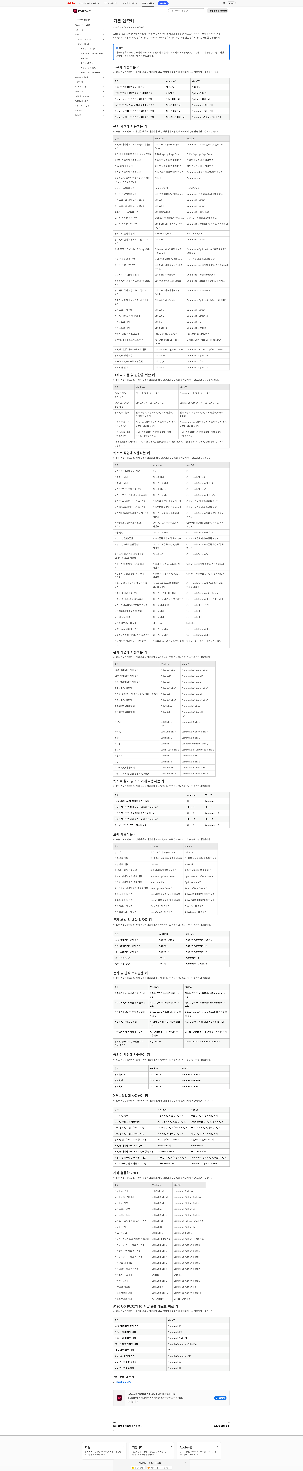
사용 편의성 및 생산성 (88, 67)
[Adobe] (71, 3)
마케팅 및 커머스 (129, 3)
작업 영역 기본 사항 (88, 48)
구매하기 (163, 3)
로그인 (231, 3)
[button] (224, 3)
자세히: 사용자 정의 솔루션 (90, 72)
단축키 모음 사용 (123, 1382)
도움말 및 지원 (147, 3)
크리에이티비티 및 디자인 (88, 3)
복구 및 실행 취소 (87, 63)
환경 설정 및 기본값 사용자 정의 (92, 53)
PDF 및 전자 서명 (110, 3)
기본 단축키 (85, 58)
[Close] (186, 1462)
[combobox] (186, 10)
